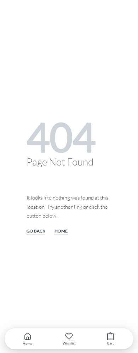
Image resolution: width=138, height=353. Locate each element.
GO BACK (36, 231)
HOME (61, 231)
